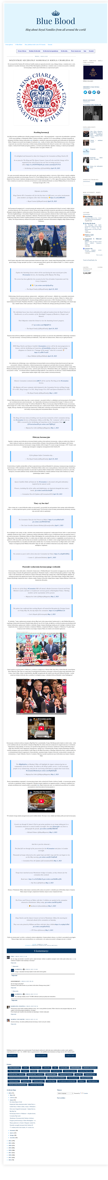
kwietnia (13, 1130)
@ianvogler (56, 826)
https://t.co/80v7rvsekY (41, 352)
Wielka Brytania (52, 945)
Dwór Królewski (75, 1067)
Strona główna (9, 44)
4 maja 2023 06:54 (31, 1006)
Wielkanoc (81, 1081)
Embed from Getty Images (22, 224)
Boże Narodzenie (35, 1067)
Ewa (12, 956)
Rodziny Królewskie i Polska (38, 1077)
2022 (10, 1140)
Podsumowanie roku (90, 1074)
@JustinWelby (46, 348)
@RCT (39, 381)
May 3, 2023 (53, 832)
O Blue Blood (18, 44)
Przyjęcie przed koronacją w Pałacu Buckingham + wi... (23, 1120)
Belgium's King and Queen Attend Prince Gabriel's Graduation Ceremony (93, 243)
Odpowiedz (13, 963)
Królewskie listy (56, 1071)
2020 (10, 1145)
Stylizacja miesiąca (13, 1081)
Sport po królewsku (86, 1077)
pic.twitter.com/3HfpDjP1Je (42, 325)
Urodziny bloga (51, 1081)
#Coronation (26, 275)
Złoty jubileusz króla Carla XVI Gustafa (35, 44)
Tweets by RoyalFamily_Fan (90, 260)
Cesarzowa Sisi (88, 248)
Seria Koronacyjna (73, 1077)
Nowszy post (12, 1055)
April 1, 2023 (59, 525)
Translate (85, 1093)
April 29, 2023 (55, 168)
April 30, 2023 (57, 494)
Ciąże (55, 1067)
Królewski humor (44, 1071)
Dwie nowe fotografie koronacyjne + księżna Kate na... (23, 1109)
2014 (10, 1160)
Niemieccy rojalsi (89, 234)
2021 (10, 1143)
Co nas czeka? (64, 1067)
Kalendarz (25, 1071)
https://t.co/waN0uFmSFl (56, 519)
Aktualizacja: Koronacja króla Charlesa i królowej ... (22, 1118)
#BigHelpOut (23, 764)
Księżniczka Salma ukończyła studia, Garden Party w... (23, 1104)
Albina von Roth (17, 1019)
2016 (10, 1155)
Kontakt (50, 44)
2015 (10, 1157)
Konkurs (34, 1071)
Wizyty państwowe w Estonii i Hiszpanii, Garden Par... (23, 1123)
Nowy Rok (78, 1074)
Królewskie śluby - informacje (16, 1074)
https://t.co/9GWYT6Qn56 (34, 164)
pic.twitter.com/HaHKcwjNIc (53, 879)
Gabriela (19, 969)
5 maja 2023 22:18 (31, 1019)
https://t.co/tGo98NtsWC (57, 197)
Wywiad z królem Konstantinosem (17, 1084)
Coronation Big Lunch (15, 1116)
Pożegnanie (93, 149)
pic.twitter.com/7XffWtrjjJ (47, 424)
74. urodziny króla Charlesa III (92, 105)
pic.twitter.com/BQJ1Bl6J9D (49, 828)
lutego (12, 1135)
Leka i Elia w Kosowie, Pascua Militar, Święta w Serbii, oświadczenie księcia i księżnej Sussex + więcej (96, 134)
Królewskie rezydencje (70, 1071)
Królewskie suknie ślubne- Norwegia (96, 158)
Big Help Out (13, 1111)
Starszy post (70, 1055)
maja (11, 1100)
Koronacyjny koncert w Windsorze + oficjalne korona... (23, 1113)
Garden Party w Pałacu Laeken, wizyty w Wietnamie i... (23, 1106)
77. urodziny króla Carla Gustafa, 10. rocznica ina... (22, 1127)
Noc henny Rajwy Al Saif (16, 1102)
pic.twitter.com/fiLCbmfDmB (48, 857)
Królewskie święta (51, 1074)
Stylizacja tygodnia (38, 1081)
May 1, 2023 (53, 393)
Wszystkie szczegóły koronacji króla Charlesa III (21, 1125)
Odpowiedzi (15, 966)
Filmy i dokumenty (13, 1071)
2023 (10, 1093)
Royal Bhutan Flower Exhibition (56, 1077)
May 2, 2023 (55, 596)
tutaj (31, 140)
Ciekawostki (47, 1067)
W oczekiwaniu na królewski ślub (67, 1081)
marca (12, 1133)
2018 (10, 1150)
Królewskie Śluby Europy (86, 1071)
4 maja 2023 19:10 (31, 994)
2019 (10, 1148)
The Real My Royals (90, 223)
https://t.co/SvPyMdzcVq (36, 879)
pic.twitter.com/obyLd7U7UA (52, 164)
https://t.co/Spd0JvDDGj (61, 554)
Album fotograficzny (14, 1067)
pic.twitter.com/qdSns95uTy (41, 926)
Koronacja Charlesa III (39, 945)
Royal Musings (88, 216)
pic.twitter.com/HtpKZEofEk (48, 770)
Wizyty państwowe (92, 1081)
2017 (10, 1152)
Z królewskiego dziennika (36, 1084)
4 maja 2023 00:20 (27, 981)
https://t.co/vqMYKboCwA (57, 610)
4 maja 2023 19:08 (31, 969)
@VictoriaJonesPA (33, 424)
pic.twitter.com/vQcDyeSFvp (44, 285)
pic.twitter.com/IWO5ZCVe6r (41, 522)
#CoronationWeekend (32, 770)
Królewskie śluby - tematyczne (35, 1074)
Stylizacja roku (26, 1081)
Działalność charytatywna (90, 1067)
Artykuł (25, 1067)
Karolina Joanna (18, 1006)
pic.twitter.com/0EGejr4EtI (53, 902)
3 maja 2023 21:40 (20, 956)
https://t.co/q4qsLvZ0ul (62, 924)
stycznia (12, 1137)
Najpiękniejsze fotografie (66, 1074)
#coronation (42, 346)
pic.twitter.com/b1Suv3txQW (43, 490)
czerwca (12, 1097)
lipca (11, 1095)
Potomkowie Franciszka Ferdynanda (18, 1077)
